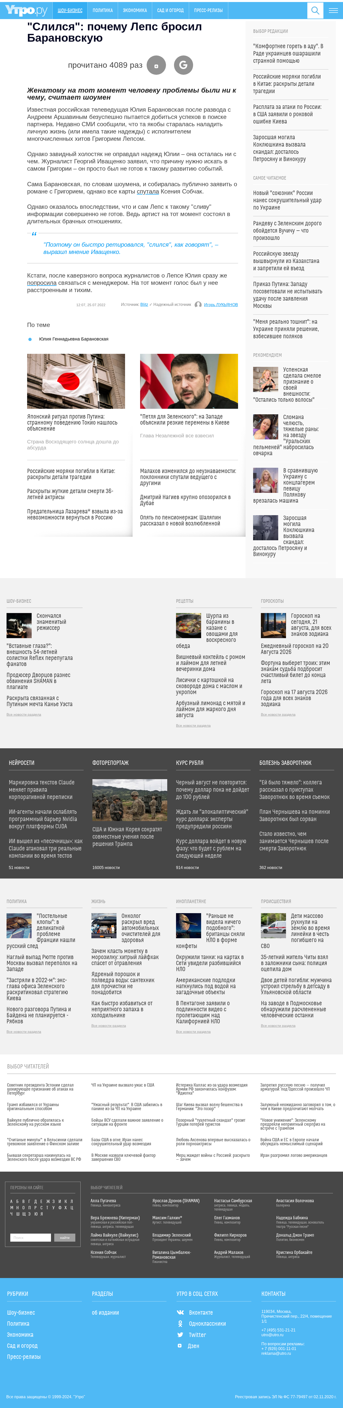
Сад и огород (170, 11)
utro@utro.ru (272, 1335)
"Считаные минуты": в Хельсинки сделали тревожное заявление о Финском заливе (44, 1142)
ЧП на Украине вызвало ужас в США (122, 1085)
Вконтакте (201, 1312)
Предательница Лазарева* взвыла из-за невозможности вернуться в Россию (75, 514)
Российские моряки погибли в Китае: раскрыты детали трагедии (71, 474)
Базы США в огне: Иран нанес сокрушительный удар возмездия (121, 1142)
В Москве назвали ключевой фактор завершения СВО (123, 1158)
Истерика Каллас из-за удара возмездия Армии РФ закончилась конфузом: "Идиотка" (212, 1089)
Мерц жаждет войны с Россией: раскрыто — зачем (213, 1158)
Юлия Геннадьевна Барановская (73, 339)
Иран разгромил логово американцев (293, 1156)
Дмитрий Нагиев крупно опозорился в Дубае (185, 500)
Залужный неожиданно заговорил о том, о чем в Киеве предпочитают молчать (297, 1107)
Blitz (144, 304)
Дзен (193, 1346)
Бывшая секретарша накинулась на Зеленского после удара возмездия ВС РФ (44, 1158)
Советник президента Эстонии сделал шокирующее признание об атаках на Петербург (40, 1089)
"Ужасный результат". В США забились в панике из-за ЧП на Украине (126, 1107)
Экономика (135, 11)
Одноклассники (207, 1323)
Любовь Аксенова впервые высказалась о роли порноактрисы (213, 1142)
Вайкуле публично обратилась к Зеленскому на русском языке (35, 1122)
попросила (41, 282)
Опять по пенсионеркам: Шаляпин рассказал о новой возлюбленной (180, 520)
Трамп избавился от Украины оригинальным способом (33, 1107)
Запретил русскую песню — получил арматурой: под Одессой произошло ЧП (295, 1087)
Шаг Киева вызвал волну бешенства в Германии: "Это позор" (209, 1107)
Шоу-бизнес (70, 11)
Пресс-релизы (208, 11)
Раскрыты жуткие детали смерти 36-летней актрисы (70, 494)
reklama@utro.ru (276, 1353)
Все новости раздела (24, 714)
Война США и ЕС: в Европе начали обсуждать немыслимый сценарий (291, 1142)
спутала (148, 191)
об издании (105, 1312)
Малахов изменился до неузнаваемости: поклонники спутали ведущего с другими (188, 477)
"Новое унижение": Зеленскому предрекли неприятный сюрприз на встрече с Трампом (292, 1124)
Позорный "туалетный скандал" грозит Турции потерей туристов (210, 1122)
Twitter (197, 1335)
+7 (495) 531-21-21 (278, 1330)
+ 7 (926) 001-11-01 (278, 1349)
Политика (103, 11)
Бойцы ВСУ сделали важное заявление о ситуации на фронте (127, 1122)
